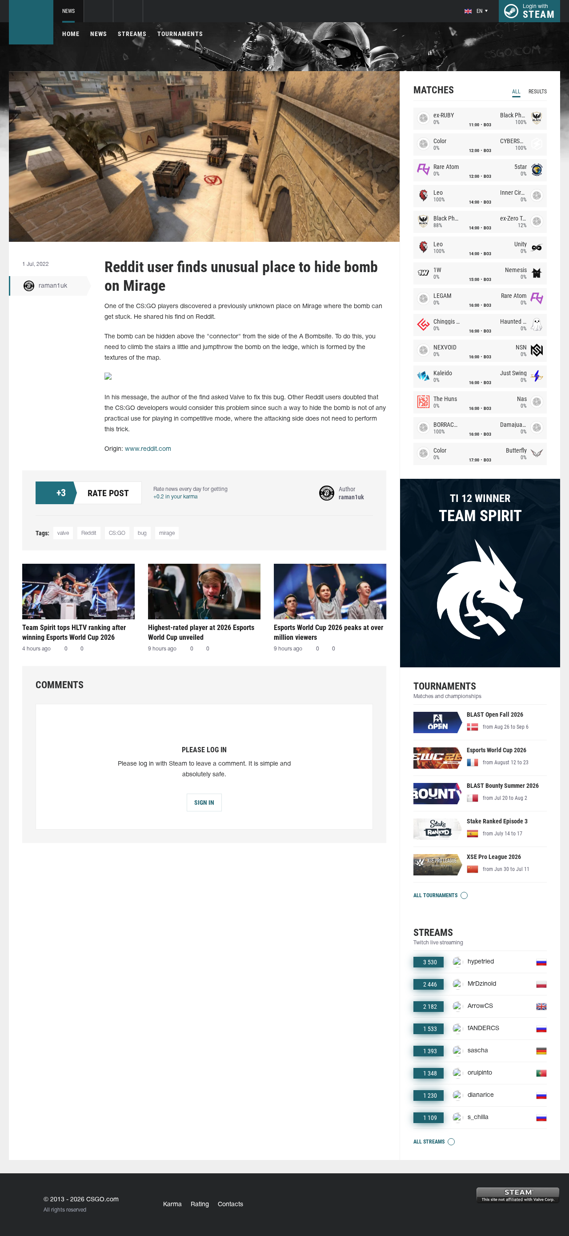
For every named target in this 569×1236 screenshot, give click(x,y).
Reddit (88, 533)
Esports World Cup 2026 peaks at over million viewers (328, 632)
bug (142, 533)
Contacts (230, 1205)
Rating (200, 1205)
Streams (132, 33)
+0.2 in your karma (175, 496)
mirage (167, 533)
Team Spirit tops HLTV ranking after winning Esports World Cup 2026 (74, 632)
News (68, 11)
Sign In (204, 802)
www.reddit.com (148, 449)
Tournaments (180, 33)
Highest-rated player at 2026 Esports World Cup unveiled (201, 632)
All (516, 91)
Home (71, 33)
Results (538, 91)
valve (63, 533)
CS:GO (117, 533)
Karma (172, 1205)
